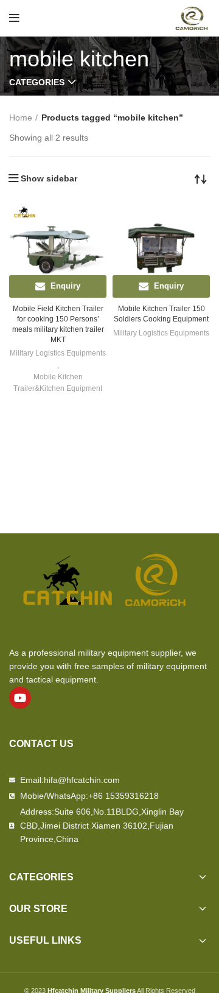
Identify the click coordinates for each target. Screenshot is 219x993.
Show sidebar (49, 178)
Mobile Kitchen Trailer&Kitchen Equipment (57, 383)
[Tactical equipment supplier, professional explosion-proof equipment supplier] (191, 18)
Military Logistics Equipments (58, 353)
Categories (36, 82)
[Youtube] (20, 698)
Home (20, 117)
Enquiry (65, 285)
